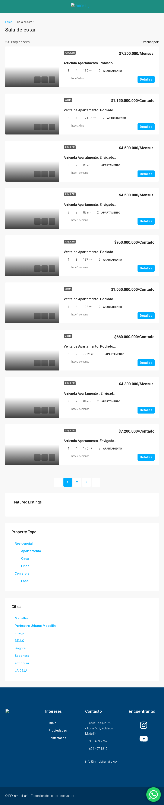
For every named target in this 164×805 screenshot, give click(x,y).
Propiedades (57, 730)
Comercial (22, 573)
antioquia (22, 663)
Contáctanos (57, 738)
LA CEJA (21, 671)
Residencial (24, 543)
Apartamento (31, 551)
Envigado (21, 633)
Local (25, 581)
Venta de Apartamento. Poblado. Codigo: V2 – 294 (103, 346)
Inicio (52, 723)
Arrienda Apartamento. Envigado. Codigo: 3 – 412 (102, 205)
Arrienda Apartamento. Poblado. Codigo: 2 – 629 (101, 63)
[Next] (96, 482)
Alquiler (70, 53)
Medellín (21, 618)
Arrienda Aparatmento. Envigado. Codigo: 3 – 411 (102, 157)
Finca (25, 566)
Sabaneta (22, 656)
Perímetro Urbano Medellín (35, 626)
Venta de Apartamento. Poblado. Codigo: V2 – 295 (103, 299)
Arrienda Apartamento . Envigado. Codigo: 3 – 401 (103, 393)
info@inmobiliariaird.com (102, 761)
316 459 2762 (98, 741)
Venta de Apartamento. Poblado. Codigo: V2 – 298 (103, 110)
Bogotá (20, 648)
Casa (25, 558)
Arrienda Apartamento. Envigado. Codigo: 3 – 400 (102, 441)
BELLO (19, 641)
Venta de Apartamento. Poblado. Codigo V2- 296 (101, 252)
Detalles (146, 79)
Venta (68, 100)
